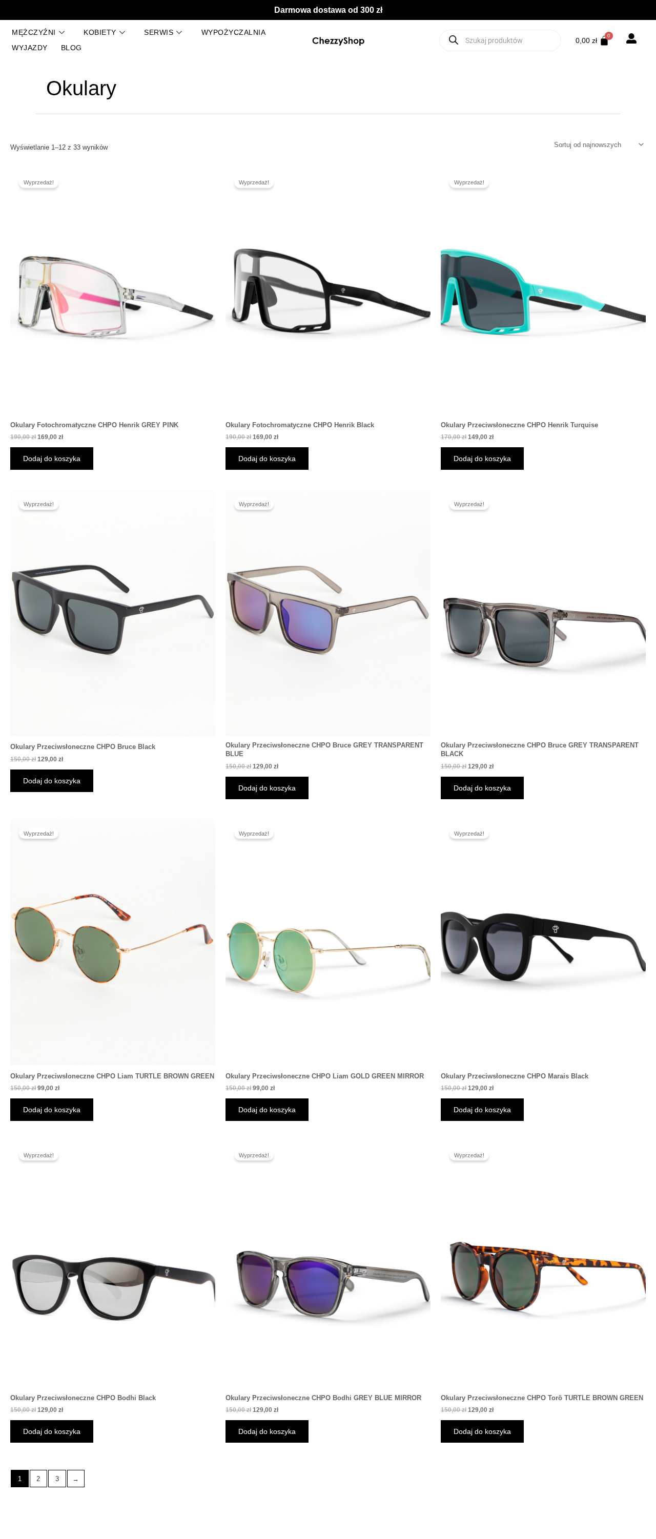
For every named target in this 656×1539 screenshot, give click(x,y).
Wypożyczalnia (233, 32)
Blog (71, 48)
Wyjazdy (30, 48)
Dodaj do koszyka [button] (51, 458)
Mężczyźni (34, 32)
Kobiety (100, 32)
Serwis (158, 32)
